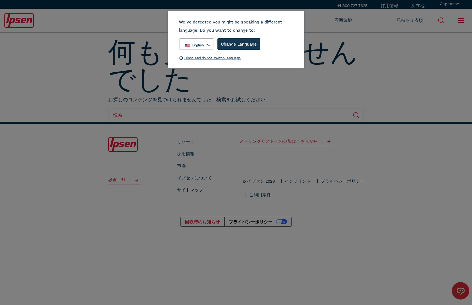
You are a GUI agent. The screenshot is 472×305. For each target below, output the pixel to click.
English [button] (198, 45)
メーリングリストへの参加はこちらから (278, 141)
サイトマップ (190, 190)
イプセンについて (194, 177)
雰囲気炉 (343, 20)
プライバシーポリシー (342, 181)
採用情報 (389, 5)
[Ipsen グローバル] (123, 144)
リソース (185, 141)
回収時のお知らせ (202, 221)
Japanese (449, 3)
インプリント (298, 181)
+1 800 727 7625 (352, 5)
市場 (181, 165)
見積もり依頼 (410, 20)
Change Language (239, 44)
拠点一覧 (117, 180)
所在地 (417, 5)
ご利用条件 (260, 194)
